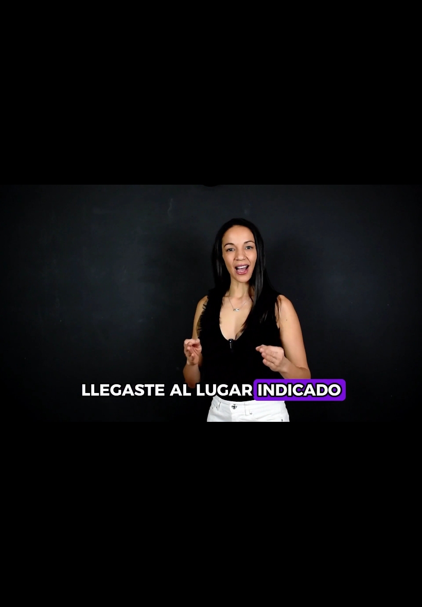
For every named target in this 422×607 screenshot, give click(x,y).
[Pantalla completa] (328, 595)
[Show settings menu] (301, 595)
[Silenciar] (274, 595)
